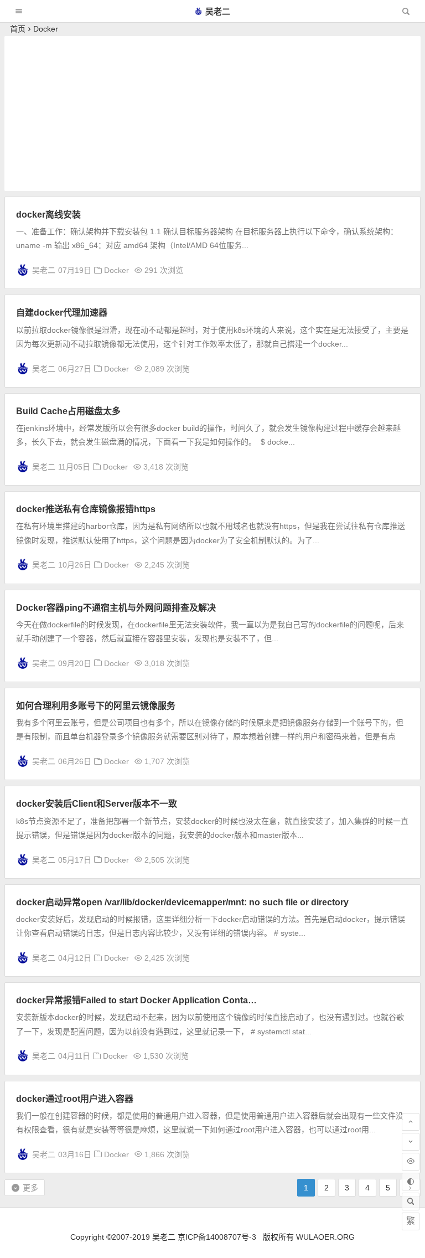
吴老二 (217, 11)
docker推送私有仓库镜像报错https (86, 509)
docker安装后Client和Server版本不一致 (96, 803)
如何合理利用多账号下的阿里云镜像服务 (95, 705)
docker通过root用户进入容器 (74, 1099)
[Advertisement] (212, 113)
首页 (17, 28)
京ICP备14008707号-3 (217, 1237)
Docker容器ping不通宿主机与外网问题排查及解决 (116, 607)
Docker (116, 270)
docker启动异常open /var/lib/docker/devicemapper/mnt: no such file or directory (182, 902)
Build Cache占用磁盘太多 (68, 411)
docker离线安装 (48, 214)
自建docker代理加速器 (61, 312)
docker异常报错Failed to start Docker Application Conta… (136, 1000)
